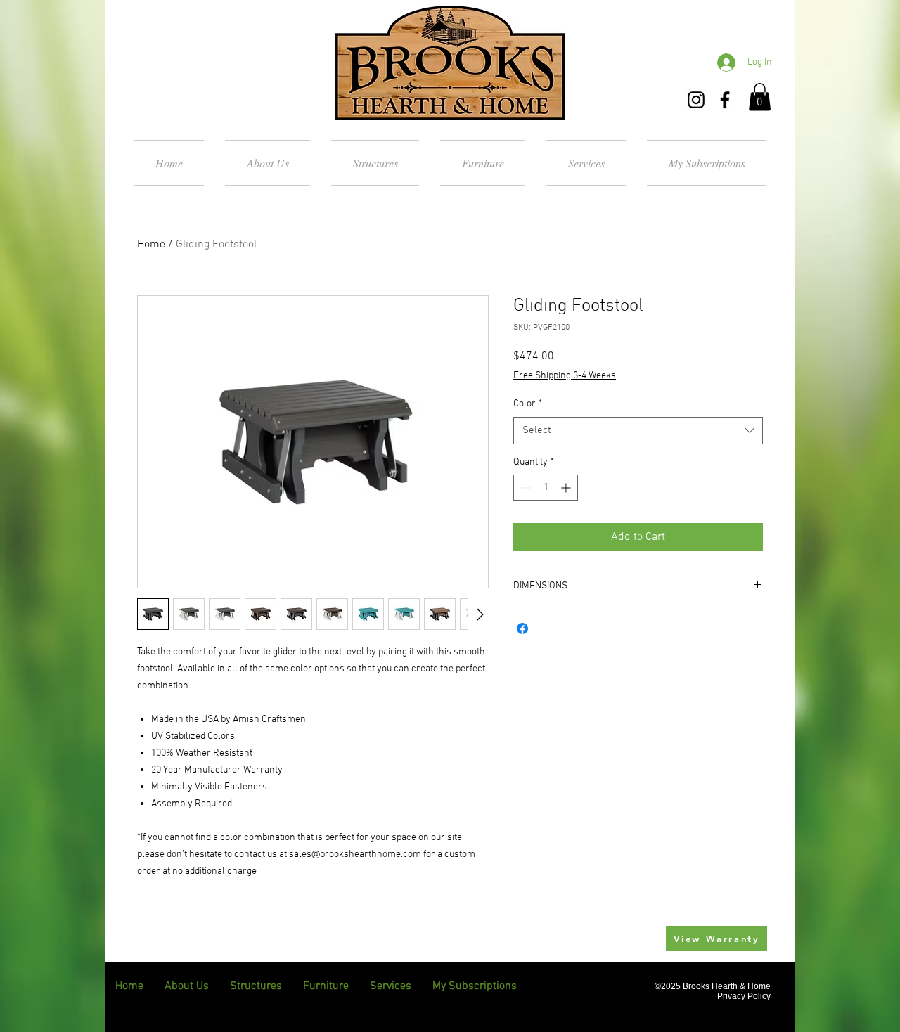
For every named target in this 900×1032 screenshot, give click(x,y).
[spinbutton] (545, 487)
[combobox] (638, 430)
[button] (759, 96)
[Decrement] (524, 487)
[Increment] (567, 487)
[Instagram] (696, 100)
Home (151, 245)
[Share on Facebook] (522, 628)
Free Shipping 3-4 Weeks (564, 376)
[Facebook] (725, 100)
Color (527, 404)
